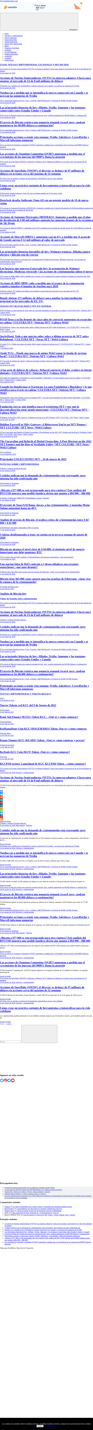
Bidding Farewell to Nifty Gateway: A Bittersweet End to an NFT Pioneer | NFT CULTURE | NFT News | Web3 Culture (43, 426)
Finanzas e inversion (12, 48)
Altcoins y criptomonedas (14, 36)
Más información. (50, 1426)
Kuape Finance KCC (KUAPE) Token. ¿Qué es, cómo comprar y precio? (42, 740)
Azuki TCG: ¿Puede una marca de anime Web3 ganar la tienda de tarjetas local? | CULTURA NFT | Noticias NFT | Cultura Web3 (43, 355)
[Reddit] (1, 797)
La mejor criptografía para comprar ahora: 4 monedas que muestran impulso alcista (42, 1207)
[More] (2, 819)
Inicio (7, 34)
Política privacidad (11, 54)
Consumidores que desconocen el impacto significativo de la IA (39, 1209)
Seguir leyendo (5, 821)
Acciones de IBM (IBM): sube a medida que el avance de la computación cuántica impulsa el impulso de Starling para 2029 (42, 285)
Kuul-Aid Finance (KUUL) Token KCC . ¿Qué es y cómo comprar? (39, 716)
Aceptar (40, 1426)
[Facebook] (1, 791)
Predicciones (9, 60)
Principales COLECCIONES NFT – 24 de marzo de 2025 (33, 459)
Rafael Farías (9, 1211)
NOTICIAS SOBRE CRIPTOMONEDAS (19, 464)
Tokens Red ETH (11, 42)
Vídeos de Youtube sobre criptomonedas (18, 598)
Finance (7, 1207)
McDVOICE (9, 1209)
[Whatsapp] (1, 810)
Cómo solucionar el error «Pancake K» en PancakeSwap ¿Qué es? (35, 1213)
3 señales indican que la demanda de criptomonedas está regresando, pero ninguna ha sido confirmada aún (42, 1228)
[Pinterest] (1, 802)
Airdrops (8, 50)
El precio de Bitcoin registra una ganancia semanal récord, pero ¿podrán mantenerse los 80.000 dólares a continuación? (42, 124)
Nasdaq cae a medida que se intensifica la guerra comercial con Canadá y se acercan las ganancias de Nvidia (43, 1230)
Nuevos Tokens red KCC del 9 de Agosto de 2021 (28, 705)
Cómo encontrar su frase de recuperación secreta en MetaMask (39, 1211)
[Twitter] (1, 794)
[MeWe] (1, 805)
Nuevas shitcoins (11, 38)
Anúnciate (8, 56)
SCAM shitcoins (10, 52)
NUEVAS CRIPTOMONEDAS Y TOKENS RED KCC (25, 694)
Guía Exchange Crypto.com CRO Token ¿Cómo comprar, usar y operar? (49, 1215)
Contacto (8, 58)
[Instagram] (5, 1080)
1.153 (8, 1024)
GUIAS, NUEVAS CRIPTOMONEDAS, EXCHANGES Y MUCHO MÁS (34, 64)
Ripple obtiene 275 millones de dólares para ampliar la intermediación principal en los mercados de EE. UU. (41, 300)
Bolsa (7, 46)
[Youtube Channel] (13, 1080)
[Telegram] (1, 813)
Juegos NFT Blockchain (13, 44)
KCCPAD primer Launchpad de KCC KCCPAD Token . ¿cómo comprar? (43, 763)
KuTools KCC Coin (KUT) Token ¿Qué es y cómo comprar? (35, 751)
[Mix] (1, 808)
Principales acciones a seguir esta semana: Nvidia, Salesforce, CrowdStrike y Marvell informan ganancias (42, 1236)
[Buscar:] (10, 1042)
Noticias (29, 825)
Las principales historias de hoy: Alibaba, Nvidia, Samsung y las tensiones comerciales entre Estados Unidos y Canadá (42, 109)
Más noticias (20, 825)
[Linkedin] (1, 800)
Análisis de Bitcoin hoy (13, 593)
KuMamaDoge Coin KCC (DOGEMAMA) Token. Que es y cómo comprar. (43, 728)
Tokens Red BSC (11, 40)
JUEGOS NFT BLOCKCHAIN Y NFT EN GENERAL (26, 306)
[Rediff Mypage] (1, 816)
